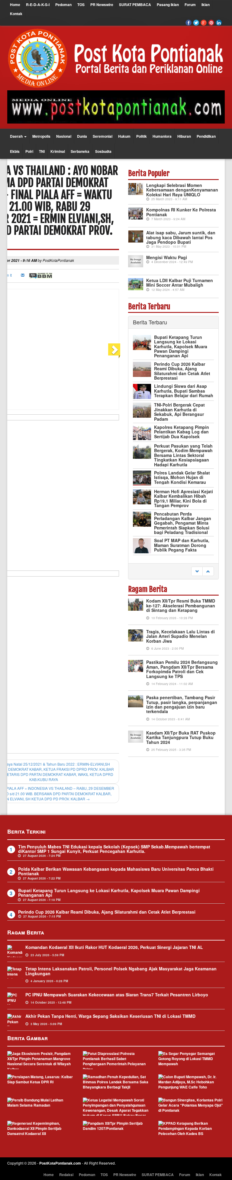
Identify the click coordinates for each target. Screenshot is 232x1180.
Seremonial (102, 136)
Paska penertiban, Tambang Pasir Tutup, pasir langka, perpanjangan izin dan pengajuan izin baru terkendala (181, 704)
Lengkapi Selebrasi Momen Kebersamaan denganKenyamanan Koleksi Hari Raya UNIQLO (182, 190)
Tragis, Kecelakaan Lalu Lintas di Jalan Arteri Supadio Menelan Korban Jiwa (180, 636)
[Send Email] (23, 275)
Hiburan (184, 136)
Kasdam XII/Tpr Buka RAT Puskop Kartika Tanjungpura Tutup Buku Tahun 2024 (181, 737)
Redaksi (66, 1174)
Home (15, 4)
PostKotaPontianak (58, 260)
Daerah (17, 136)
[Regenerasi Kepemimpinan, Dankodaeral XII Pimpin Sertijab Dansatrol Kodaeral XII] (40, 1130)
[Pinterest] (211, 23)
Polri (29, 151)
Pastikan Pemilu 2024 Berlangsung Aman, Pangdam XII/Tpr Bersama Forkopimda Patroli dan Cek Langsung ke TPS (182, 669)
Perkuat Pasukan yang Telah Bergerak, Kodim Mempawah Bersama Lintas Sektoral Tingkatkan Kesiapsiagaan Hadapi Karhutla (183, 455)
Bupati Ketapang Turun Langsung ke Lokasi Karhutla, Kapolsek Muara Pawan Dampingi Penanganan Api (180, 346)
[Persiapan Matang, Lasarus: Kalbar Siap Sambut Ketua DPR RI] (40, 1083)
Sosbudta (103, 151)
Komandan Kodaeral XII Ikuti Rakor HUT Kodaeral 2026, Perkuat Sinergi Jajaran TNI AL (114, 947)
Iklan (205, 4)
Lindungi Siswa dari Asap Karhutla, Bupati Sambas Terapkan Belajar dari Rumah (183, 390)
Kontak (16, 13)
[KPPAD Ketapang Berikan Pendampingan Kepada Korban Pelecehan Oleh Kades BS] (191, 1130)
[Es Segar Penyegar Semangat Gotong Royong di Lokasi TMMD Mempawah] (191, 1060)
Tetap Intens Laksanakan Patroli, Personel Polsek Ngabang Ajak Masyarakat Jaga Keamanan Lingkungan (121, 971)
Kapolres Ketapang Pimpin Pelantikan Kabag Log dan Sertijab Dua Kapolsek (181, 431)
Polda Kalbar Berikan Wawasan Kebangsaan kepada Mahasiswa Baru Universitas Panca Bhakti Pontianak (116, 871)
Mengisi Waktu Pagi (166, 257)
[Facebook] (188, 23)
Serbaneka (80, 151)
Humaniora (162, 136)
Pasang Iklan (168, 4)
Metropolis (41, 136)
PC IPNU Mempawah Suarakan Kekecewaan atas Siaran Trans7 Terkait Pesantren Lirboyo (116, 995)
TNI (42, 151)
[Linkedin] (219, 23)
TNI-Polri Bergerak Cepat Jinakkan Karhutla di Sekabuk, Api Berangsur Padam (179, 412)
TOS (81, 4)
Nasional (63, 136)
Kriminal (57, 151)
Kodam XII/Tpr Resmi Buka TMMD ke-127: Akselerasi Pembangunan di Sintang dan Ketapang (180, 605)
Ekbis (15, 151)
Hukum (124, 136)
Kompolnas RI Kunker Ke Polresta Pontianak (181, 212)
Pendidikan (206, 136)
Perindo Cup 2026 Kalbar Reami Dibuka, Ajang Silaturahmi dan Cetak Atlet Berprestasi (182, 371)
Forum (190, 4)
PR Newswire (101, 4)
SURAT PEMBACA (135, 4)
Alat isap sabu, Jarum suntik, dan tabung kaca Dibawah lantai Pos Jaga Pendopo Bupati (180, 237)
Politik (141, 136)
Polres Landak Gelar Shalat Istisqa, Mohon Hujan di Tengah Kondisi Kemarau (182, 477)
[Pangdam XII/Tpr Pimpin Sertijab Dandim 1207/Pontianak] (116, 1130)
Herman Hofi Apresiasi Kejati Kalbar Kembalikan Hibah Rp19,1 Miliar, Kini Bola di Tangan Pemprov (183, 498)
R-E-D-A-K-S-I (38, 4)
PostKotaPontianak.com (60, 1163)
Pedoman (63, 4)
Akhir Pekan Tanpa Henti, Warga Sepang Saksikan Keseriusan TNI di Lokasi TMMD (110, 1016)
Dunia (82, 136)
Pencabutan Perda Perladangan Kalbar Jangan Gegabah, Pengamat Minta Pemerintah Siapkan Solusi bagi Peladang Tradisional (182, 523)
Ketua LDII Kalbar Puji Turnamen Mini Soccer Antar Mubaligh (179, 282)
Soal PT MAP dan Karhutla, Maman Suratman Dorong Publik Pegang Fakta (181, 545)
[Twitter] (196, 23)
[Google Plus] (204, 23)
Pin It (8, 275)
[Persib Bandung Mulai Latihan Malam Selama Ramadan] (40, 1107)
